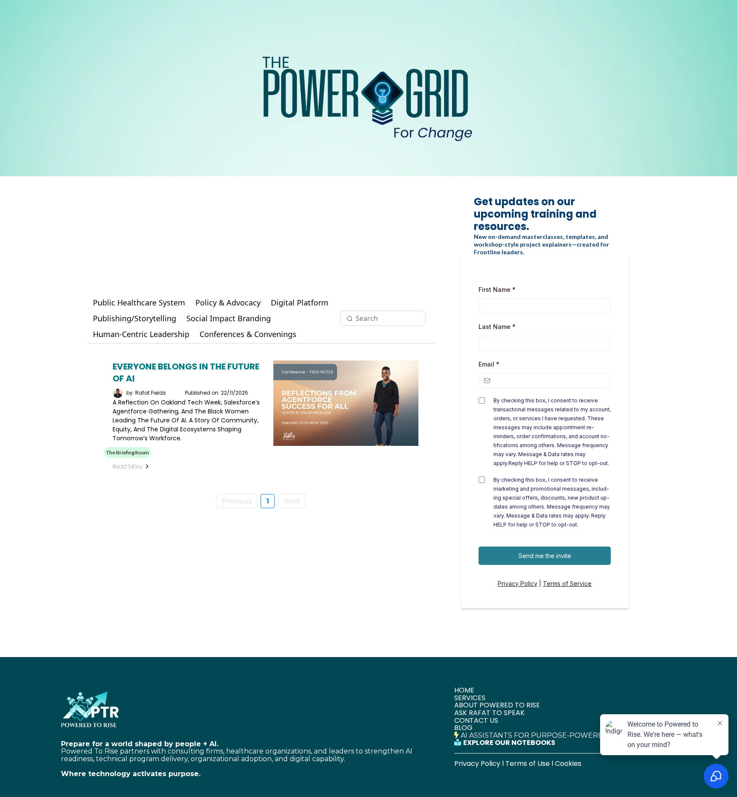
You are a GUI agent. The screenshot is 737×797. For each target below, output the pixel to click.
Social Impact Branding (228, 318)
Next (292, 501)
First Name (497, 289)
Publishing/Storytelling (134, 318)
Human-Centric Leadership (141, 334)
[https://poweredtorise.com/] (251, 708)
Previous (237, 501)
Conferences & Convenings (248, 334)
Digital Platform (299, 302)
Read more (127, 466)
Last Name (497, 326)
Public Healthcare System (139, 302)
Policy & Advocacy (228, 302)
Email (489, 364)
